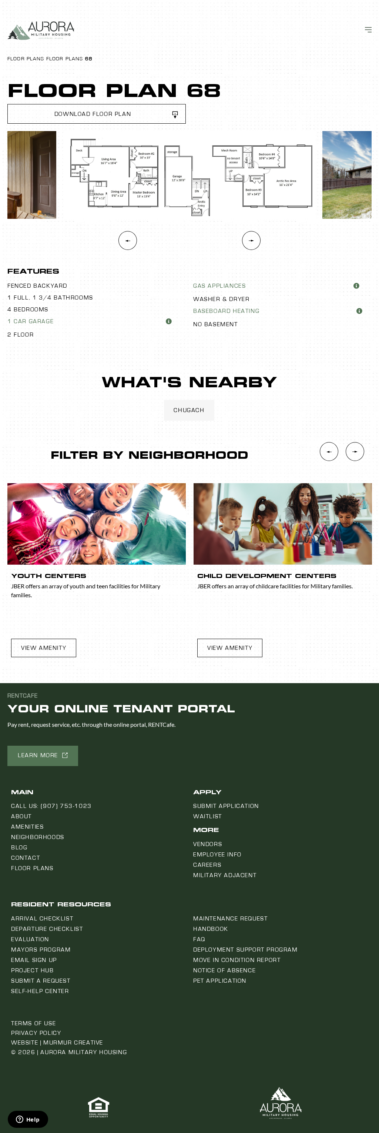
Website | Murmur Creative (57, 1043)
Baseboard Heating (226, 311)
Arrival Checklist (42, 919)
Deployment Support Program (245, 950)
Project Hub (32, 970)
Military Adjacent (224, 875)
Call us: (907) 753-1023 (51, 806)
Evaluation (30, 939)
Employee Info (217, 855)
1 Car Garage (30, 321)
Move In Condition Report (237, 960)
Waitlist (207, 816)
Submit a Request (41, 981)
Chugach (189, 410)
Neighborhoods (37, 837)
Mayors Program (41, 950)
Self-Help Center (40, 991)
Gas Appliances (219, 286)
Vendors (207, 844)
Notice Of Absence (224, 970)
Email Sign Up (34, 960)
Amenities (27, 827)
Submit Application (226, 806)
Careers (207, 865)
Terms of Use (33, 1023)
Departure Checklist (47, 929)
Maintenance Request (230, 919)
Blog (19, 847)
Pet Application (219, 981)
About (21, 816)
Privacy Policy (36, 1033)
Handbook (210, 929)
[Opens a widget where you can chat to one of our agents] (27, 1120)
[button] (96, 113)
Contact (25, 858)
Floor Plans (25, 58)
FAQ (199, 939)
